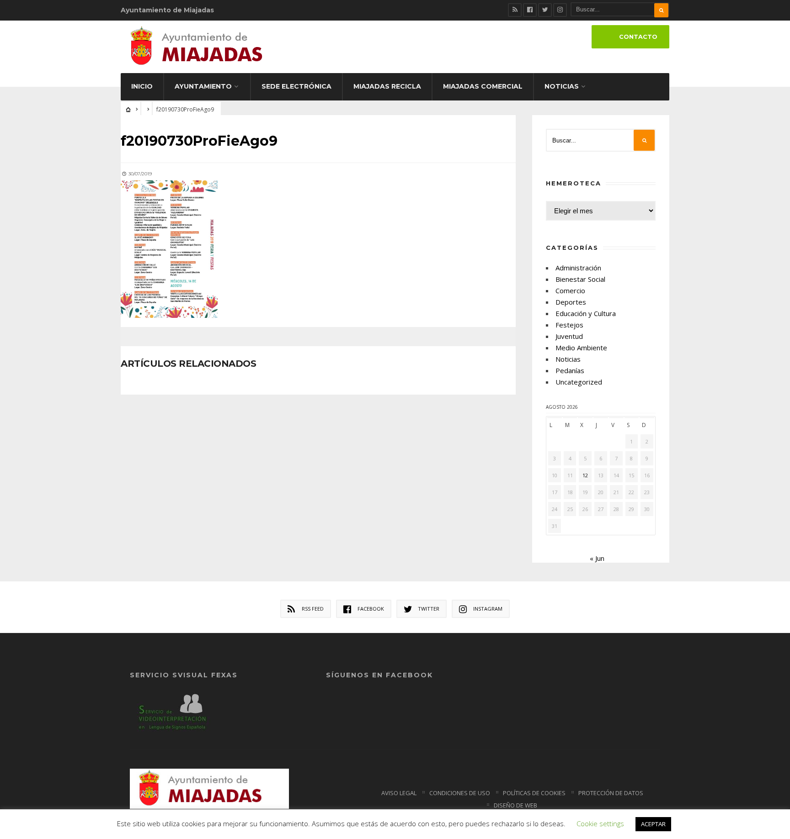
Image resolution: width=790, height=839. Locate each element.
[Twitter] (545, 10)
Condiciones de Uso (459, 793)
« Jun (597, 558)
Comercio (570, 290)
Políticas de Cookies (534, 793)
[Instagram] (560, 10)
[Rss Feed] (515, 10)
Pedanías (569, 370)
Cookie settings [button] (600, 823)
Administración (578, 267)
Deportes (570, 301)
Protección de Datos (610, 793)
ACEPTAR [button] (653, 824)
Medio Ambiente (581, 347)
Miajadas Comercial (483, 86)
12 (585, 475)
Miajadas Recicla (387, 86)
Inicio (142, 86)
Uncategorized (578, 381)
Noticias (561, 86)
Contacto (638, 36)
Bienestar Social (580, 279)
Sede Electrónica (296, 86)
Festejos (569, 324)
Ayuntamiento (203, 86)
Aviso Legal (398, 793)
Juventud (569, 336)
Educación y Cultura (585, 313)
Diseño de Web (515, 805)
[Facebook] (530, 10)
